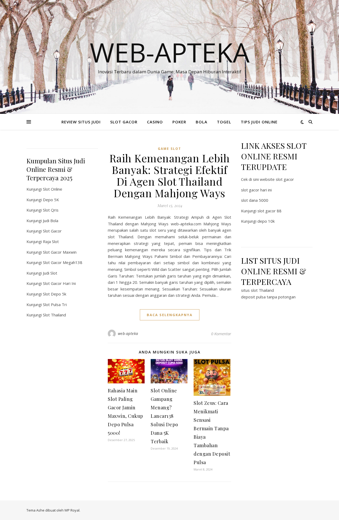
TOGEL (224, 121)
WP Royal (71, 510)
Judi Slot (50, 273)
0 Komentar (221, 333)
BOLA (201, 121)
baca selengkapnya (170, 314)
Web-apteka (169, 52)
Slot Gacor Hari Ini (59, 283)
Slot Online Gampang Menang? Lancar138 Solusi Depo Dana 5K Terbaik (164, 416)
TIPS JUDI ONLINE (259, 121)
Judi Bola (50, 220)
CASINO (155, 121)
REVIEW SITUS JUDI (81, 121)
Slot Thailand (54, 314)
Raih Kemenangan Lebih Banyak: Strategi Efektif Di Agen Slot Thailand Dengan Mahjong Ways (169, 175)
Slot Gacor (52, 231)
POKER (179, 121)
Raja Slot (51, 241)
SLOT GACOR (123, 121)
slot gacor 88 (269, 210)
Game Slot (169, 148)
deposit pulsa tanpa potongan (268, 296)
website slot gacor (277, 179)
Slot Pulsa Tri (55, 304)
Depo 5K (51, 199)
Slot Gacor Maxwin (60, 252)
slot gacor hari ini (256, 189)
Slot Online (52, 189)
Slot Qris (51, 210)
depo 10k (266, 221)
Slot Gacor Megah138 (62, 262)
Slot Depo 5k (54, 294)
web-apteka (128, 333)
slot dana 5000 (254, 200)
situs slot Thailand (257, 290)
